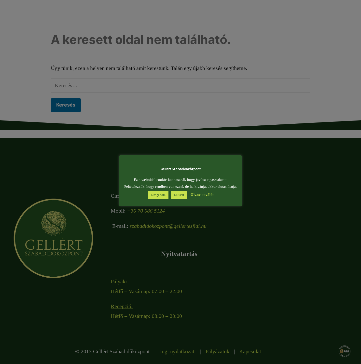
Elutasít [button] (179, 195)
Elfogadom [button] (158, 195)
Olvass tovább (202, 194)
